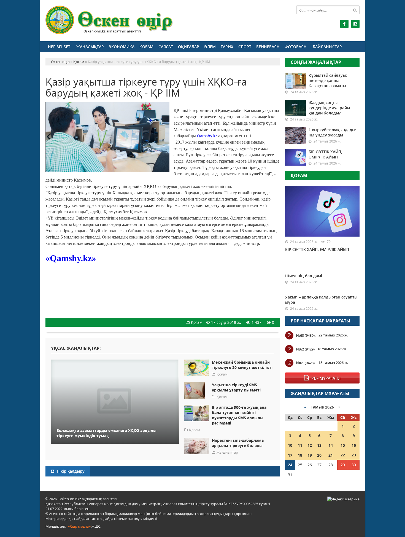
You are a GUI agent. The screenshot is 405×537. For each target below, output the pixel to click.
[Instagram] (355, 24)
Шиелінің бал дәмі (303, 275)
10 (290, 445)
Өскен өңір (109, 20)
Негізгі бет (59, 46)
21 (330, 455)
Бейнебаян (268, 46)
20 (319, 455)
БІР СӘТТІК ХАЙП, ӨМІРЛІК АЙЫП (325, 154)
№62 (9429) (305, 349)
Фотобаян (296, 46)
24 (290, 464)
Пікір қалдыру (70, 471)
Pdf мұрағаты (326, 378)
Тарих (227, 46)
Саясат (165, 46)
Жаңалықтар (90, 46)
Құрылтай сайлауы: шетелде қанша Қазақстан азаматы (328, 80)
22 (343, 454)
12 (309, 445)
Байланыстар (327, 46)
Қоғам (146, 46)
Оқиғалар (188, 46)
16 (354, 445)
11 (300, 445)
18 (300, 455)
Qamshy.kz (207, 135)
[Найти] (355, 10)
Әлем (210, 46)
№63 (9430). (306, 335)
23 (354, 454)
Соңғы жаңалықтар (316, 62)
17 (290, 455)
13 (319, 445)
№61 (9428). (306, 362)
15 (343, 445)
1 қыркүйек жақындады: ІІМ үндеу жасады (332, 132)
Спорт (244, 46)
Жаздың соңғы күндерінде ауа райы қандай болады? (329, 108)
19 (309, 455)
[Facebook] (344, 24)
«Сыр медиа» (79, 526)
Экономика (121, 46)
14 (330, 445)
